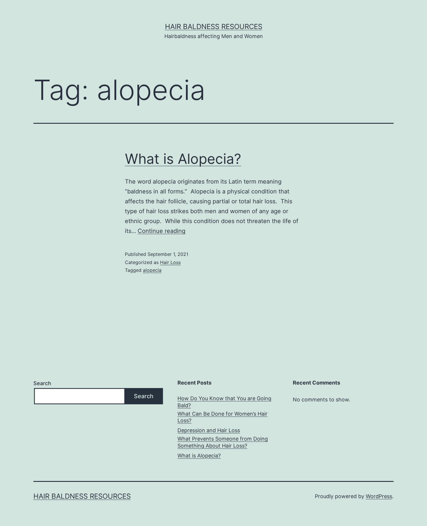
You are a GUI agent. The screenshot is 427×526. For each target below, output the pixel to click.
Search (42, 383)
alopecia (152, 270)
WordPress (379, 496)
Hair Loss (170, 262)
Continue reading (161, 230)
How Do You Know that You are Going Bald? (224, 401)
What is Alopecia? (183, 158)
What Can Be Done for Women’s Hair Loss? (222, 417)
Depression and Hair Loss (208, 430)
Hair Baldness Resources (213, 26)
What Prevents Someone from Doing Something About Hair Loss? (222, 442)
